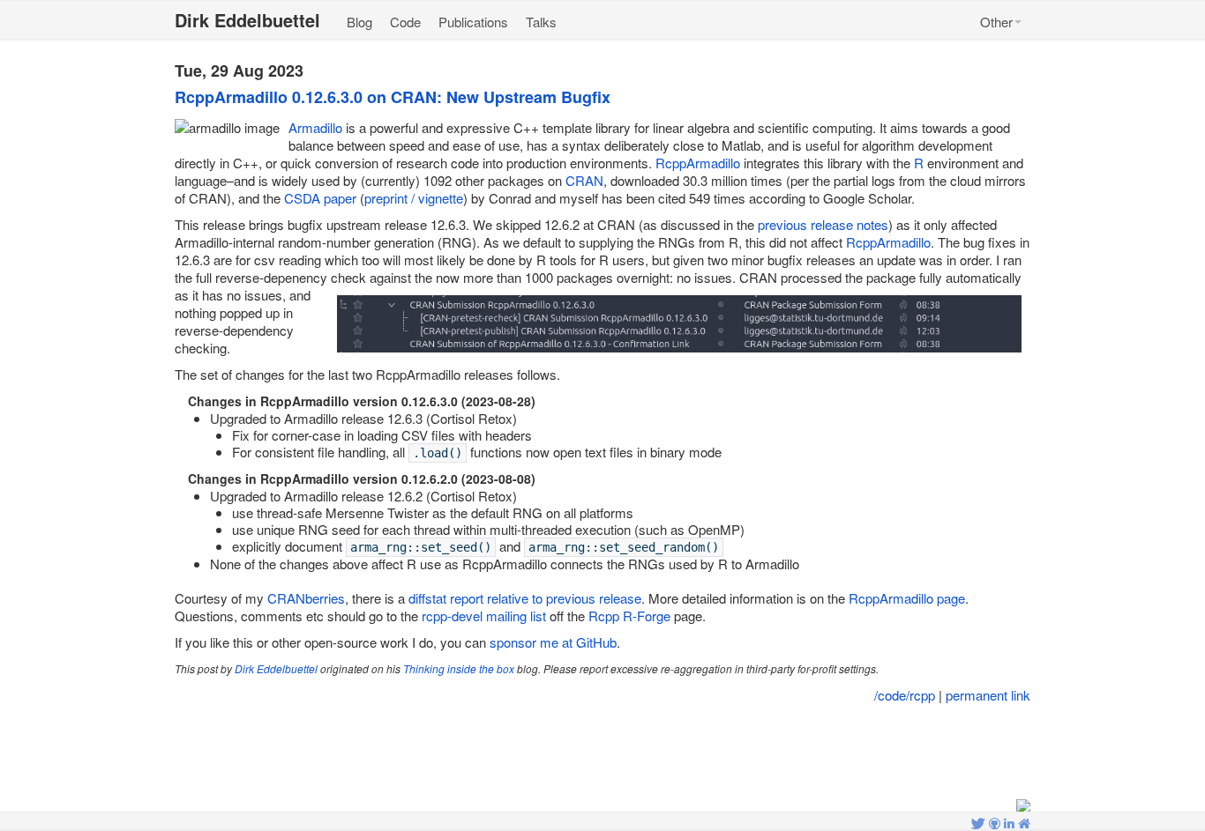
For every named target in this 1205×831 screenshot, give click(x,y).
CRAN (584, 180)
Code (405, 21)
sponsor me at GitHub (553, 642)
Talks (541, 21)
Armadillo (315, 127)
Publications (473, 21)
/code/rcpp (904, 695)
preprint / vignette (413, 198)
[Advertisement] (602, 752)
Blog (359, 21)
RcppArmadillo (697, 162)
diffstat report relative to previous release (524, 598)
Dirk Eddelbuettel (276, 668)
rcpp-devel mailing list (484, 615)
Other (996, 21)
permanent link (988, 695)
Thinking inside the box (458, 668)
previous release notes (823, 224)
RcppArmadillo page (907, 598)
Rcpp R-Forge (629, 615)
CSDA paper (320, 198)
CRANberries (306, 598)
